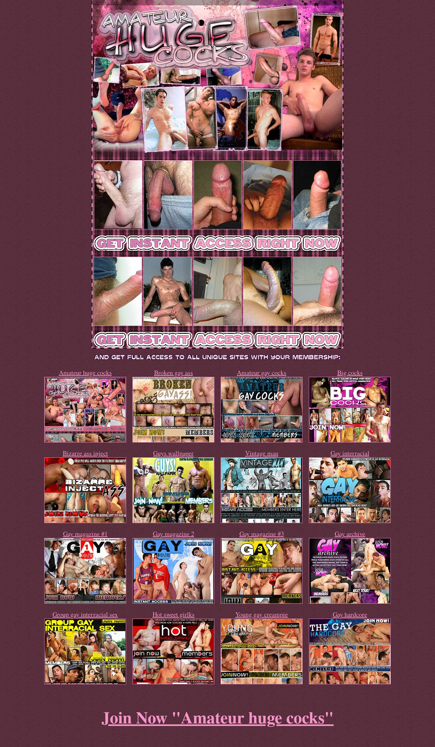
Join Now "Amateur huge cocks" (218, 717)
